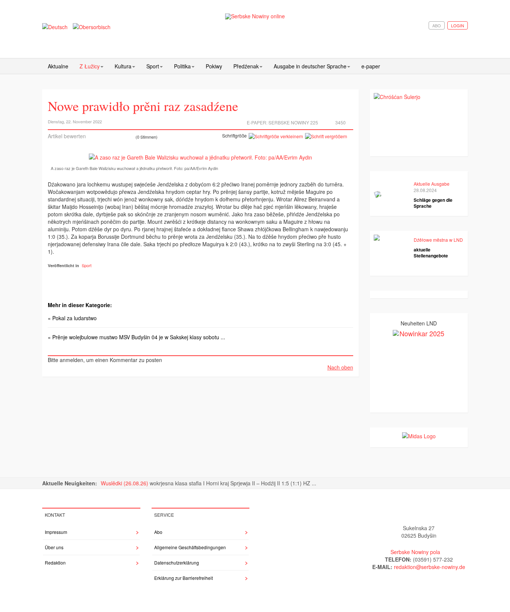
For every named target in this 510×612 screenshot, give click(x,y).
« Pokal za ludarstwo (72, 318)
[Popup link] (200, 157)
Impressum (56, 532)
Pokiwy (214, 66)
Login (457, 25)
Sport (152, 66)
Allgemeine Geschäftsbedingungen (190, 547)
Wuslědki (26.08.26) (125, 483)
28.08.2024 (425, 190)
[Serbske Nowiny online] (255, 16)
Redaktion (55, 562)
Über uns (54, 547)
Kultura (123, 66)
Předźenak (246, 66)
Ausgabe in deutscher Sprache (310, 66)
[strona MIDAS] (419, 435)
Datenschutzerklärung (176, 562)
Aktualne (58, 66)
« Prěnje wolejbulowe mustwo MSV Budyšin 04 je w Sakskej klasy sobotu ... (136, 337)
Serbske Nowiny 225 (293, 122)
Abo (436, 25)
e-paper (370, 66)
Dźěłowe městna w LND (438, 240)
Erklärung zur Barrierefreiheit (183, 578)
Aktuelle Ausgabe (432, 183)
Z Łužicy (90, 66)
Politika (182, 66)
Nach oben (340, 367)
